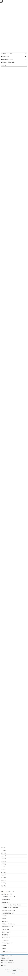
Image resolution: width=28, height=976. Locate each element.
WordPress (10, 971)
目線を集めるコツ (6, 934)
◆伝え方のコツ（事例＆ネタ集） (8, 923)
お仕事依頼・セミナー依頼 (6, 894)
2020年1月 (3, 864)
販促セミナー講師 (6, 899)
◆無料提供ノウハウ (5, 902)
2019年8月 (3, 877)
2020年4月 (3, 855)
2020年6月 (3, 850)
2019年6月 (3, 883)
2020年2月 (3, 861)
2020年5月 (3, 853)
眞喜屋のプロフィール (6, 951)
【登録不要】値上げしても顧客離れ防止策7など (12, 904)
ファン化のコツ (5, 940)
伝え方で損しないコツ (6, 932)
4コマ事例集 (4, 915)
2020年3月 (3, 858)
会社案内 (4, 948)
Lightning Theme (16, 971)
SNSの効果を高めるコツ (7, 943)
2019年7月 (3, 880)
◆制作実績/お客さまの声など (7, 913)
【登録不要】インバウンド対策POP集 (10, 907)
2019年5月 (3, 885)
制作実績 (4, 918)
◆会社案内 (3, 945)
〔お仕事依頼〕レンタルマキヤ (8, 896)
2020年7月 (3, 847)
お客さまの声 (5, 921)
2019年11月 (3, 869)
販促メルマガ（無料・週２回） (8, 910)
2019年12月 (3, 866)
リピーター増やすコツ (6, 929)
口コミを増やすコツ (6, 937)
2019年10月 (3, 872)
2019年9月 (3, 874)
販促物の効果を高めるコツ (7, 926)
